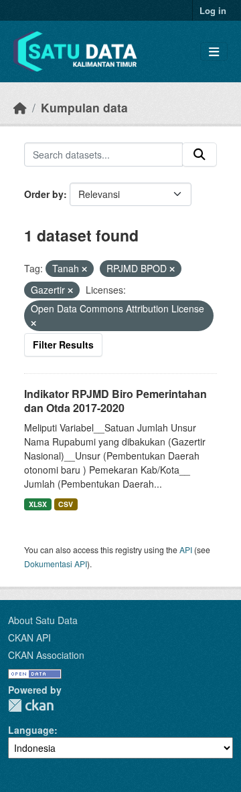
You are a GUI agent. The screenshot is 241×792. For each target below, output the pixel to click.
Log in (212, 10)
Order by (44, 194)
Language (31, 729)
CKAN (31, 705)
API (185, 549)
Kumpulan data (84, 107)
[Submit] (199, 154)
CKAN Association (46, 655)
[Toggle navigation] (214, 52)
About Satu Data (43, 620)
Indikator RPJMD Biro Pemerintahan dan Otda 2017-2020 (115, 400)
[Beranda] (20, 107)
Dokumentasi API (55, 563)
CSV (65, 504)
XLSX (38, 504)
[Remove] (84, 269)
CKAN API (29, 637)
